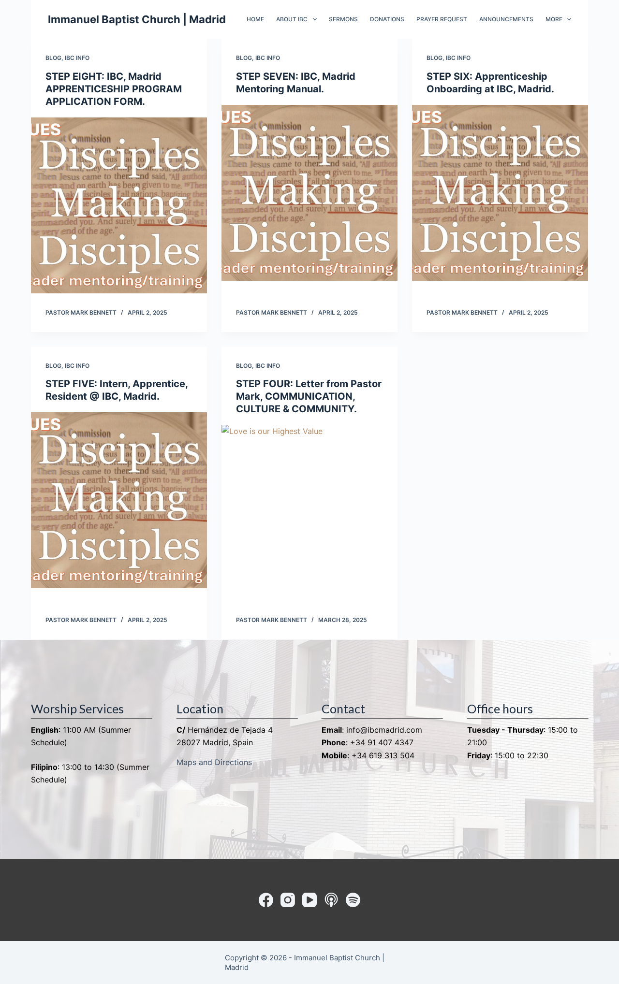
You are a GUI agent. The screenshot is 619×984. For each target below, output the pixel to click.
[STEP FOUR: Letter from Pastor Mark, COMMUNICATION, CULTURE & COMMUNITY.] (309, 513)
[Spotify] (353, 900)
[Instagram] (287, 900)
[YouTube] (309, 900)
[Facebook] (266, 900)
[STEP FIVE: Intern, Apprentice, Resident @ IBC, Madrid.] (119, 500)
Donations (387, 19)
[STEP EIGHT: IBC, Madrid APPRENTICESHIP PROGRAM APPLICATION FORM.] (119, 205)
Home (255, 19)
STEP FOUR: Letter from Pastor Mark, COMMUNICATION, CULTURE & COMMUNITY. (309, 396)
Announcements (506, 19)
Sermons (343, 19)
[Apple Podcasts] (331, 900)
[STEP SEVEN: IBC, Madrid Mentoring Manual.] (309, 193)
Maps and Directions (214, 762)
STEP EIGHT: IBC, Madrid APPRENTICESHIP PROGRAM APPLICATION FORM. (113, 89)
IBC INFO (77, 57)
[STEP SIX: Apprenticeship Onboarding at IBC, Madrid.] (500, 193)
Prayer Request (441, 19)
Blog (53, 57)
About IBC (292, 19)
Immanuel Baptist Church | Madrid (137, 19)
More (553, 19)
